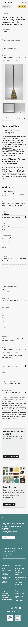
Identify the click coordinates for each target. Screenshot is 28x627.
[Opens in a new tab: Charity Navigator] (10, 618)
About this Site (19, 568)
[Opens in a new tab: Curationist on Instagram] (12, 608)
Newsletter (22, 6)
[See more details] (25, 57)
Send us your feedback (11, 456)
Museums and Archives (6, 577)
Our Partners (19, 582)
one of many (12, 150)
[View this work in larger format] (19, 118)
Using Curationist (20, 577)
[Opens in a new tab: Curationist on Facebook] (8, 608)
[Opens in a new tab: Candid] (18, 618)
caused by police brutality (12, 147)
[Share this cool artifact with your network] (24, 118)
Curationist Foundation (18, 571)
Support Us (8, 555)
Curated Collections (5, 574)
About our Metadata (5, 581)
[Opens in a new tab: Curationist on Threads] (16, 608)
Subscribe (8, 538)
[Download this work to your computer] (15, 118)
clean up (5, 142)
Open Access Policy (19, 596)
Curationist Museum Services (7, 598)
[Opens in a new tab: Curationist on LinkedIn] (20, 608)
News (17, 574)
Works (6, 13)
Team (17, 579)
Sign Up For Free (9, 504)
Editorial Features (7, 571)
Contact (17, 587)
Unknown (6, 214)
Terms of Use (19, 600)
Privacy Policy (19, 593)
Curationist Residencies (5, 594)
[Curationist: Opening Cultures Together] (7, 2)
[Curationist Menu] (25, 2)
